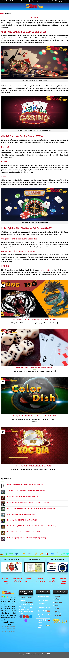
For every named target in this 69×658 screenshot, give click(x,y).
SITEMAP (58, 615)
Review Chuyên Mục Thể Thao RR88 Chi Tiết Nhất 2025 (25, 485)
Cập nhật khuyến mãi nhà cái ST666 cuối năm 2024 (23, 532)
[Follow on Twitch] (25, 620)
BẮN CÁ (57, 612)
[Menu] (2, 6)
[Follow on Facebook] (20, 616)
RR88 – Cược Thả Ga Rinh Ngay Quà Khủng (21, 514)
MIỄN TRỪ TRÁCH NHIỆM (5, 581)
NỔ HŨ (57, 599)
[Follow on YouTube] (27, 616)
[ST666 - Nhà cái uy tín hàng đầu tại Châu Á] (34, 6)
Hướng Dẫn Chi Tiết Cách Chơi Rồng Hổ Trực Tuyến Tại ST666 (28, 502)
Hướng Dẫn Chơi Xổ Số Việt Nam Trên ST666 (22, 520)
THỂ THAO (58, 602)
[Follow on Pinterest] (24, 616)
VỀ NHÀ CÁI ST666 (26, 598)
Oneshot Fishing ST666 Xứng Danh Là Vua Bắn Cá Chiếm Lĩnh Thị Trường (31, 526)
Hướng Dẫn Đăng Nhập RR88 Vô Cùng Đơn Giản (22, 496)
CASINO (57, 596)
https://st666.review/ (26, 602)
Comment (9, 539)
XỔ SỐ (57, 609)
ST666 (2, 13)
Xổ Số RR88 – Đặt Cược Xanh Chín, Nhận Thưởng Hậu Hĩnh (26, 490)
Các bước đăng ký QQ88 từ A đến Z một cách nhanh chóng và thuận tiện (31, 508)
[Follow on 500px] (30, 616)
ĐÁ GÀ (57, 605)
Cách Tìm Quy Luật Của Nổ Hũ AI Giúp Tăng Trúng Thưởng (26, 538)
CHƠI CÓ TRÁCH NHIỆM (63, 581)
